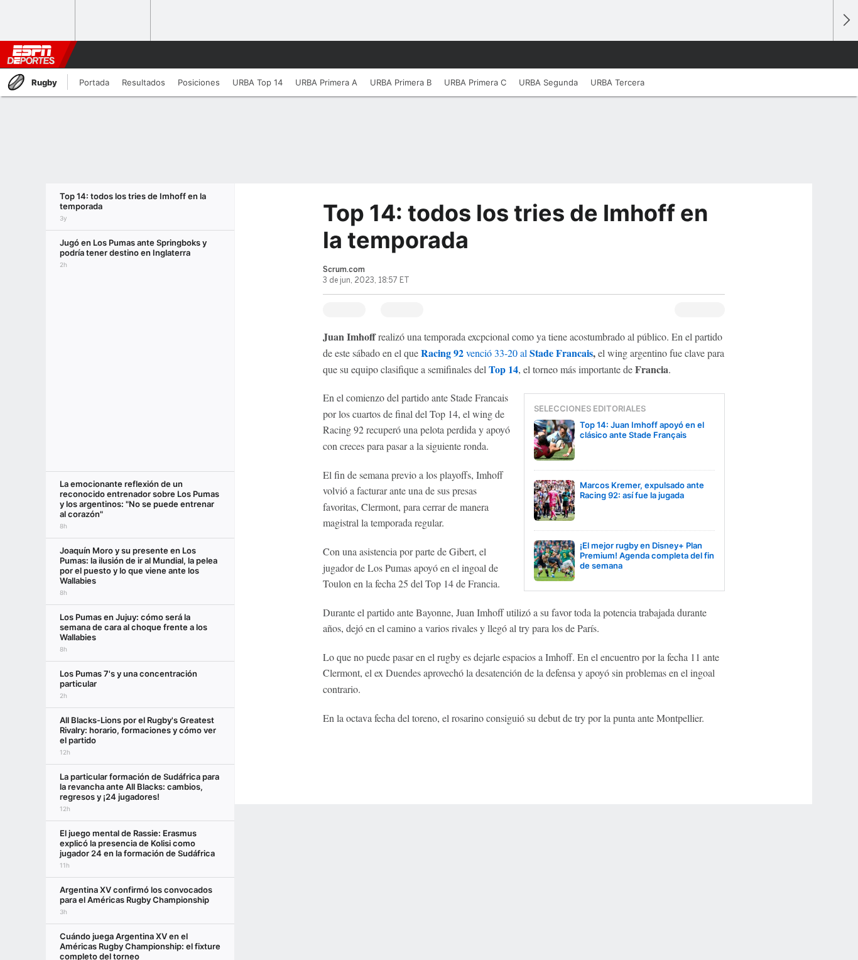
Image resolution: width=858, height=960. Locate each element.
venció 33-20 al (475, 352)
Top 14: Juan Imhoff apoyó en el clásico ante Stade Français (642, 430)
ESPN (30, 54)
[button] (818, 54)
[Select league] (38, 20)
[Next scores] (845, 20)
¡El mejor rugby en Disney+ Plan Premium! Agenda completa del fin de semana (647, 555)
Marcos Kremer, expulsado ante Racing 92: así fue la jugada (642, 490)
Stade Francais (561, 353)
